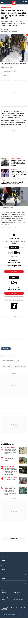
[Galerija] (14, 48)
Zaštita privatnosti (5, 594)
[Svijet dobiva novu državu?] (23, 460)
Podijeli (4, 75)
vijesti (3, 556)
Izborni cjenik (16, 594)
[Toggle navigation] (2, 2)
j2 (2, 565)
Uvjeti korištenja (17, 592)
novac (3, 569)
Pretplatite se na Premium (19, 608)
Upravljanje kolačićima (18, 599)
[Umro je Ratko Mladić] (23, 480)
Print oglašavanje (17, 597)
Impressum (4, 592)
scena (3, 578)
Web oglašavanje (5, 597)
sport (3, 560)
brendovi (4, 582)
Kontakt (3, 599)
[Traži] (26, 2)
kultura (4, 574)
